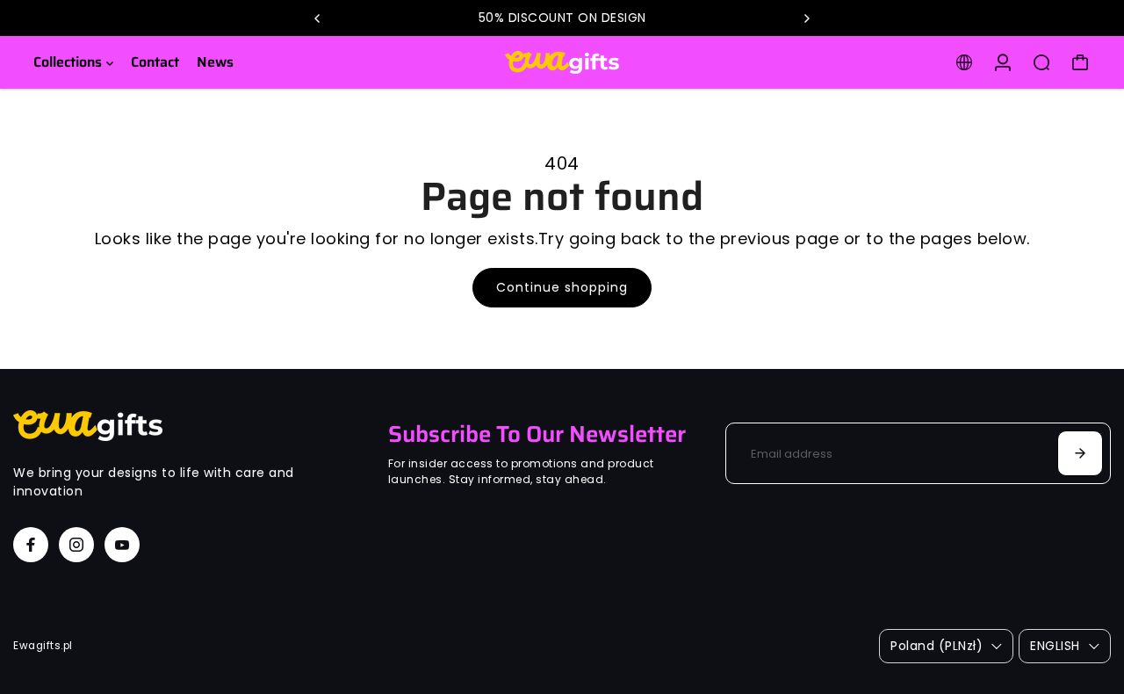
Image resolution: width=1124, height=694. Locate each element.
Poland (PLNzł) (936, 645)
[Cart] (1080, 62)
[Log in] (1002, 62)
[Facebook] (30, 544)
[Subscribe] (1080, 453)
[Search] (1041, 62)
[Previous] (317, 18)
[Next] (806, 18)
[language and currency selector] (964, 62)
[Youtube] (122, 544)
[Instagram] (76, 544)
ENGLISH (1055, 645)
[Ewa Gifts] (562, 62)
